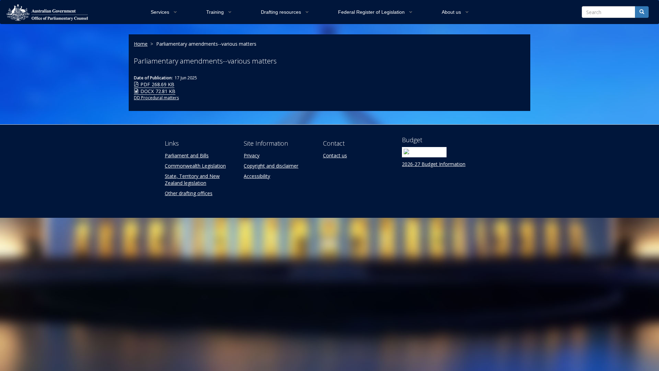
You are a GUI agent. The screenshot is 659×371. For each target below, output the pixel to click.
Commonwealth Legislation (195, 165)
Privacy (251, 155)
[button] (176, 12)
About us (451, 12)
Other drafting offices (188, 193)
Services (160, 12)
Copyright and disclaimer (271, 165)
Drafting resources (281, 12)
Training (215, 12)
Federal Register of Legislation (371, 12)
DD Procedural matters (156, 98)
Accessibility (257, 176)
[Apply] (642, 12)
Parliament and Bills (187, 155)
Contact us (335, 155)
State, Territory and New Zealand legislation (192, 179)
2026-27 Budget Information (433, 164)
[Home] (55, 12)
